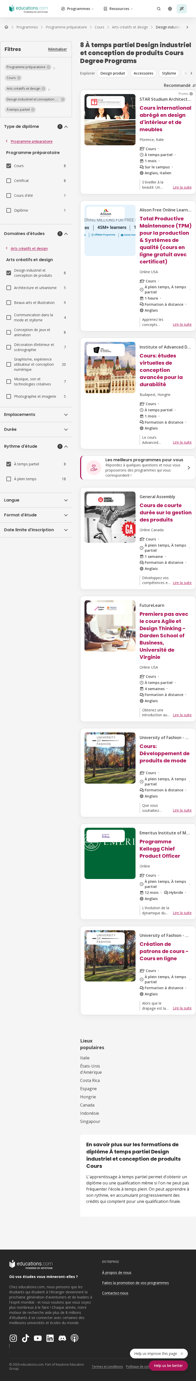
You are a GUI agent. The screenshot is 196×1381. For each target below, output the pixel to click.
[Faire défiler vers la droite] (187, 27)
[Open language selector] (170, 8)
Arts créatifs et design (29, 248)
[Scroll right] (191, 73)
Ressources (119, 8)
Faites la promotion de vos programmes (135, 1282)
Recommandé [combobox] (177, 85)
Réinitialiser (57, 49)
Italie (85, 1058)
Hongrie (88, 1097)
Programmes (78, 8)
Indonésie (89, 1113)
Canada (87, 1105)
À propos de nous (116, 1272)
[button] (28, 67)
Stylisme (169, 73)
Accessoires (143, 73)
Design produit (112, 73)
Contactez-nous (115, 1293)
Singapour (90, 1121)
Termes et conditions (107, 1366)
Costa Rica (90, 1080)
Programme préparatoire (32, 141)
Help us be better (168, 1365)
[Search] (158, 8)
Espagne (88, 1088)
